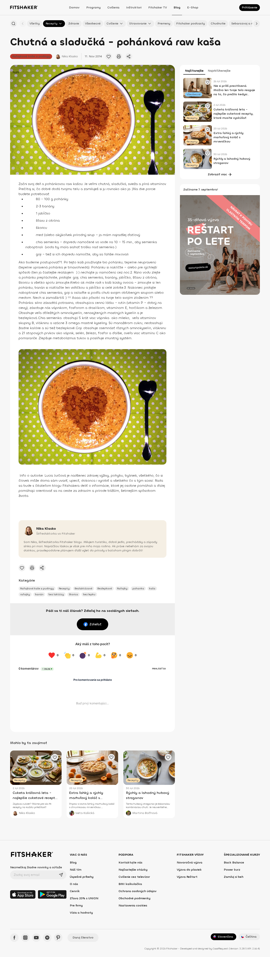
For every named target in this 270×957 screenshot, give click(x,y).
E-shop (192, 7)
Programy (93, 7)
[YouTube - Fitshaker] (36, 937)
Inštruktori (134, 7)
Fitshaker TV (157, 7)
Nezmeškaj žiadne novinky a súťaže (36, 867)
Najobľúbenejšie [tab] (219, 71)
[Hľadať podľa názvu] (13, 23)
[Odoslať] (61, 875)
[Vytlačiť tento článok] (118, 56)
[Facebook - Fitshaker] (14, 937)
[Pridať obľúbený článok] (108, 56)
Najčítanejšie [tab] (194, 71)
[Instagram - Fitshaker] (25, 937)
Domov (74, 7)
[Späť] (22, 23)
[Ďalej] (256, 23)
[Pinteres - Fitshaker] (58, 937)
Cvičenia (113, 7)
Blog (177, 7)
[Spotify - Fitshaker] (47, 937)
